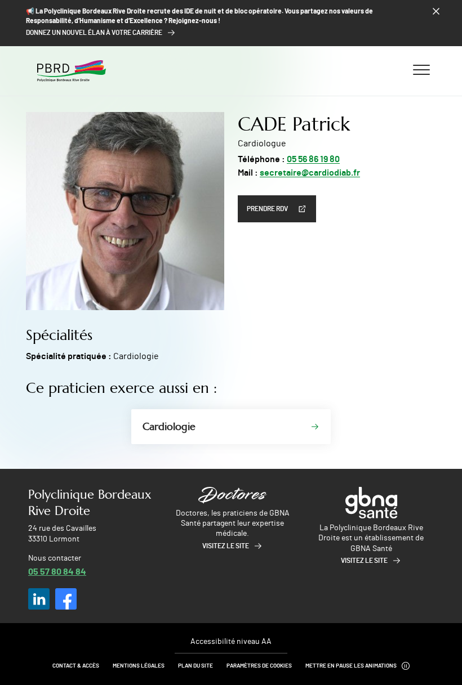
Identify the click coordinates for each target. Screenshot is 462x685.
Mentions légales (139, 666)
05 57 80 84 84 (57, 571)
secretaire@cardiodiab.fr (310, 172)
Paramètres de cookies (259, 666)
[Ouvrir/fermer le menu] (421, 69)
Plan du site (195, 666)
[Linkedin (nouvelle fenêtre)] (39, 599)
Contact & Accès (75, 666)
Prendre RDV (267, 208)
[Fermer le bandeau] (436, 11)
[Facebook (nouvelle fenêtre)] (66, 599)
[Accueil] (71, 71)
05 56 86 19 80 (313, 159)
